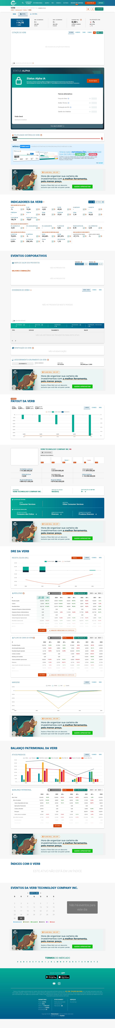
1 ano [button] (84, 32)
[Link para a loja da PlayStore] (52, 977)
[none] (57, 179)
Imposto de (43, 1007)
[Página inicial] (14, 3)
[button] (22, 3)
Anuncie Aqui (73, 1002)
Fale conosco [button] (58, 1005)
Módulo (43, 1005)
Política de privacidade (59, 1002)
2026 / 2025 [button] (86, 290)
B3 (66, 991)
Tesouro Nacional (77, 991)
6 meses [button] (77, 32)
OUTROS (66, 3)
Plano (42, 1002)
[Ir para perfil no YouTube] (54, 985)
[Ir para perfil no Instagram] (59, 985)
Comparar (99, 9)
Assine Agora (93, 81)
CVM (68, 991)
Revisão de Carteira (77, 3)
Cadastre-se (90, 3)
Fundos (59, 3)
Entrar (101, 3)
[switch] (57, 63)
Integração (42, 1009)
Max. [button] (100, 290)
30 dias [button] (71, 32)
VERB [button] (14, 14)
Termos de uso (58, 1003)
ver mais (42, 630)
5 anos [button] (90, 32)
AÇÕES (47, 3)
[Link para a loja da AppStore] (63, 977)
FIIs (53, 3)
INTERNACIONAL (38, 3)
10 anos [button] (94, 407)
